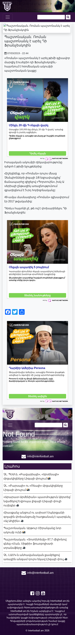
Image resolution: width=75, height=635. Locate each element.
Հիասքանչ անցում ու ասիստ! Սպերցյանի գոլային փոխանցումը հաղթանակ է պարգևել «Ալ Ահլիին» (36, 516)
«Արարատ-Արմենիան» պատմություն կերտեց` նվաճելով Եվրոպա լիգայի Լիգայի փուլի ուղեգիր (37, 501)
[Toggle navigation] (8, 17)
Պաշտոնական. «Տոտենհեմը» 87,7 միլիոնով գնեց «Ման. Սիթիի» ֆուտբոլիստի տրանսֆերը (34, 543)
